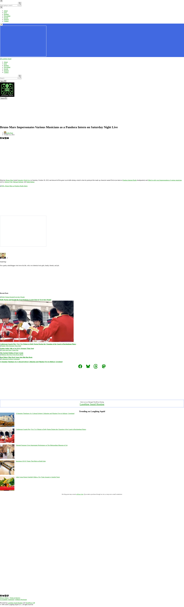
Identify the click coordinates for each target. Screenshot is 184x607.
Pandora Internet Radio (130, 180)
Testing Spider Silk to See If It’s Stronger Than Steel (17, 348)
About (6, 62)
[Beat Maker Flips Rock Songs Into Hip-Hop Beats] (11, 354)
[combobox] (9, 78)
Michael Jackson (18, 182)
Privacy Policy (4, 598)
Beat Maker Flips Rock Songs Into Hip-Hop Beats (16, 357)
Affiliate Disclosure (21, 599)
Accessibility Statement (7, 599)
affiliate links (79, 494)
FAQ (5, 64)
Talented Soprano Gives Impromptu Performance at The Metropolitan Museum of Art (41, 445)
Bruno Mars (9, 180)
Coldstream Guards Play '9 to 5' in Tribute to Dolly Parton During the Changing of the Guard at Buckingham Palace (51, 429)
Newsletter (7, 67)
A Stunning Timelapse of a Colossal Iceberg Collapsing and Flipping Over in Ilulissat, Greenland (31, 362)
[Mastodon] (8, 596)
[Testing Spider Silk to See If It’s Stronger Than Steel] (10, 346)
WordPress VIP (30, 603)
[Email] (8, 138)
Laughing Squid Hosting (92, 404)
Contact (6, 72)
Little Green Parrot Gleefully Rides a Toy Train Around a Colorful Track (38, 477)
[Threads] (6, 138)
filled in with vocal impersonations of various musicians (165, 180)
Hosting (6, 65)
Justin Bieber (30, 182)
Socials (6, 69)
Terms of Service (15, 598)
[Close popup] (1, 25)
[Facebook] (1, 138)
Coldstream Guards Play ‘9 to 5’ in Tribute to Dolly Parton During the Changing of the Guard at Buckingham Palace (38, 344)
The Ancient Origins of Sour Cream (11, 353)
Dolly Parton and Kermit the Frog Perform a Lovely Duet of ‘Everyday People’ (25, 300)
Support (6, 70)
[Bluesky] (3, 138)
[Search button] (19, 77)
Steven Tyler (8, 182)
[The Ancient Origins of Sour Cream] (9, 350)
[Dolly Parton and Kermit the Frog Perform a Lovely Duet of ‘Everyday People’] (12, 297)
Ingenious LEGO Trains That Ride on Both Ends (31, 461)
